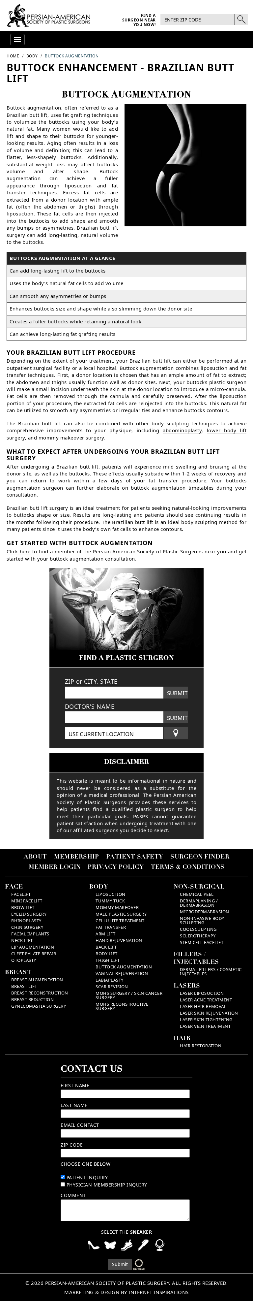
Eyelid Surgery (28, 914)
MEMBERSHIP (76, 857)
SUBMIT (177, 693)
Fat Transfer (111, 927)
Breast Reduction (32, 999)
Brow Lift (23, 907)
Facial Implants (30, 934)
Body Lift (107, 954)
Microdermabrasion (204, 912)
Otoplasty (23, 960)
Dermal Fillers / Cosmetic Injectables (211, 971)
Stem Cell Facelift (201, 942)
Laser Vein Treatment (205, 1026)
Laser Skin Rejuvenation (209, 1013)
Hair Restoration (200, 1046)
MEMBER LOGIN (55, 867)
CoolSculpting (198, 929)
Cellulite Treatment (120, 921)
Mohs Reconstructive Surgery (122, 1006)
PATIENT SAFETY (134, 857)
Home (13, 56)
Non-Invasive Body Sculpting (202, 920)
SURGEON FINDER (199, 857)
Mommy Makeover (117, 907)
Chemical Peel (197, 894)
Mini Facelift (26, 901)
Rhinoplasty (26, 921)
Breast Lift (24, 986)
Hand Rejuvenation (119, 940)
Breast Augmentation (37, 980)
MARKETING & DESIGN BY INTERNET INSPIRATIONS (126, 1292)
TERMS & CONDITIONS (188, 867)
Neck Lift (22, 940)
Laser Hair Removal (203, 1006)
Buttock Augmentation (124, 967)
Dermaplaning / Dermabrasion (199, 903)
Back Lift (106, 947)
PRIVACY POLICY (116, 867)
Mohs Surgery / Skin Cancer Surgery (129, 995)
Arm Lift (105, 934)
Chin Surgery (27, 927)
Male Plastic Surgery (121, 914)
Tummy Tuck (110, 901)
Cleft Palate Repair (33, 954)
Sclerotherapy (198, 936)
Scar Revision (112, 987)
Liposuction (111, 894)
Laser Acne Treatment (206, 1000)
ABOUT (35, 857)
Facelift (21, 894)
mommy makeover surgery (71, 437)
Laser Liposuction (202, 993)
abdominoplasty (182, 430)
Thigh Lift (108, 960)
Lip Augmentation (32, 947)
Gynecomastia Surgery (38, 1006)
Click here (19, 551)
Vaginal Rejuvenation (122, 973)
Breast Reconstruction (39, 993)
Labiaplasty (110, 980)
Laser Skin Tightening (206, 1020)
